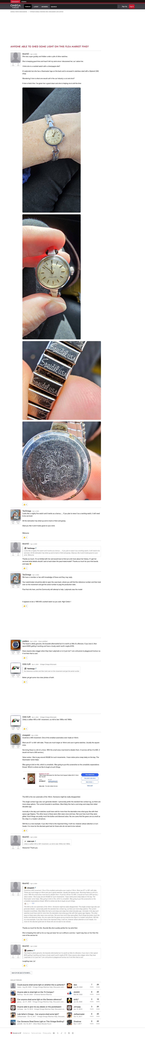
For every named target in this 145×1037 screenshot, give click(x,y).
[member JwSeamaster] (13, 1015)
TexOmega (26, 510)
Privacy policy (47, 1033)
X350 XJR (26, 664)
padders (25, 641)
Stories (23, 2)
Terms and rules (36, 1033)
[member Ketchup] (13, 993)
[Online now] (20, 640)
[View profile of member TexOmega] (15, 518)
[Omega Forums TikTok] (62, 1033)
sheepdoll (26, 735)
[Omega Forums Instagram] (65, 1033)
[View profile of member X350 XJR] (15, 672)
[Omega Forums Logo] (16, 6)
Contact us (26, 1033)
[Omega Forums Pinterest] (73, 1033)
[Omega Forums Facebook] (69, 1033)
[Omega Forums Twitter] (58, 1033)
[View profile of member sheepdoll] (15, 743)
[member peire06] (13, 1022)
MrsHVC (25, 53)
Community (15, 2)
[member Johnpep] (13, 1007)
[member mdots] (13, 985)
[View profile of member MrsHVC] (16, 62)
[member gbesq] (13, 1000)
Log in (132, 6)
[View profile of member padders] (15, 649)
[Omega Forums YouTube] (54, 1033)
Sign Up (124, 6)
